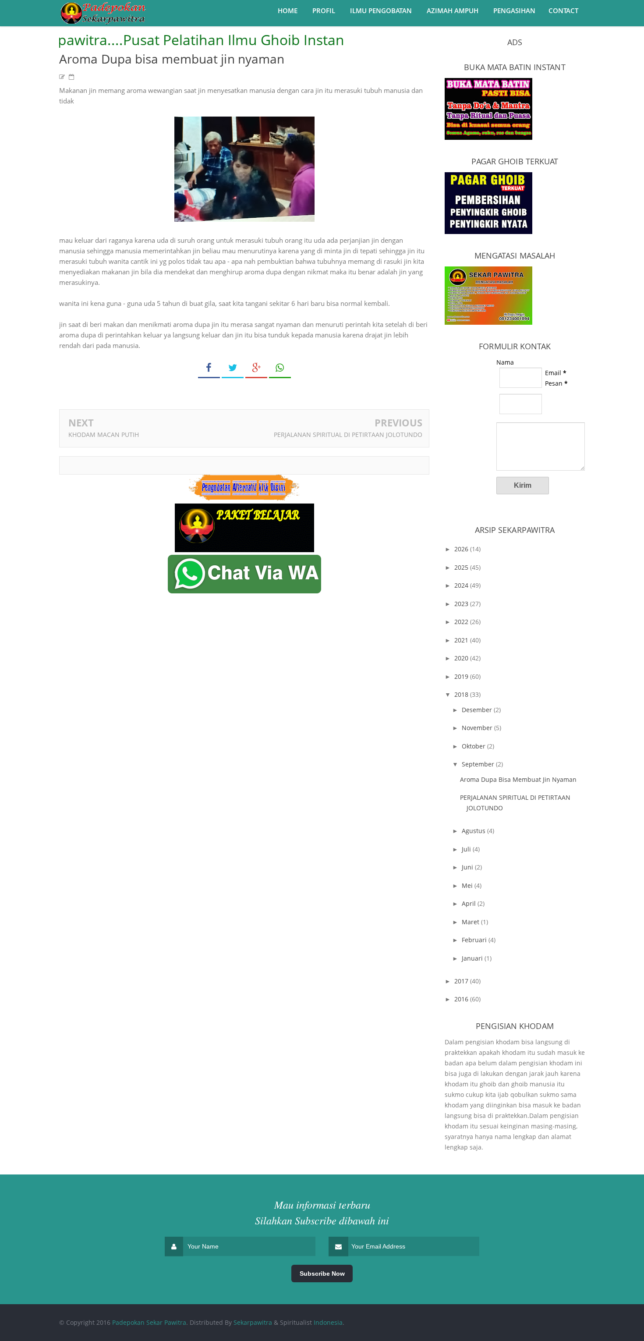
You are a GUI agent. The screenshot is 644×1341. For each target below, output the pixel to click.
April (470, 903)
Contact (563, 10)
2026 (462, 549)
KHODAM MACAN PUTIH (103, 434)
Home (287, 10)
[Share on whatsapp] (280, 368)
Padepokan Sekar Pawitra (149, 1322)
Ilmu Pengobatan (381, 10)
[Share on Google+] (256, 368)
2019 (462, 676)
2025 (462, 567)
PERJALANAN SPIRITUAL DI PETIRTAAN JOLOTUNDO (348, 434)
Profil (323, 10)
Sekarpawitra (253, 1322)
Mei (468, 885)
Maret (471, 922)
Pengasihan (514, 10)
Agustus (474, 831)
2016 (462, 999)
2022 (462, 621)
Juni (468, 867)
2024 (462, 585)
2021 (462, 640)
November (478, 728)
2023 (462, 604)
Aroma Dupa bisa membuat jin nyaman (518, 779)
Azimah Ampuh (452, 10)
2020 (462, 658)
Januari (473, 958)
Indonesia (328, 1322)
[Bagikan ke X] (233, 368)
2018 (462, 694)
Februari (475, 940)
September (479, 764)
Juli (467, 849)
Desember (478, 710)
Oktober (474, 746)
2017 (462, 981)
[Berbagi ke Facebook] (209, 368)
